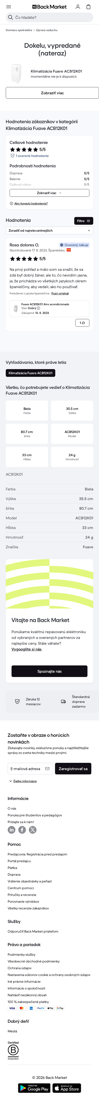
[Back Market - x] (33, 830)
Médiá (12, 1031)
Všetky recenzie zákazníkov (28, 908)
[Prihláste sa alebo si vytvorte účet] (78, 7)
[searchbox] (53, 17)
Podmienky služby (21, 954)
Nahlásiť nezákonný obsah (27, 995)
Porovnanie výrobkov (23, 901)
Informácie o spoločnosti (26, 988)
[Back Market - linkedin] (11, 830)
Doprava (14, 874)
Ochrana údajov (19, 968)
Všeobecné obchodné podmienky (34, 961)
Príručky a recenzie (22, 895)
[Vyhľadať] (10, 17)
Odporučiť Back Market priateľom (33, 931)
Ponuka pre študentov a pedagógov (35, 815)
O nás (12, 808)
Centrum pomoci (21, 888)
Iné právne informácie (24, 981)
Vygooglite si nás (27, 649)
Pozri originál (60, 293)
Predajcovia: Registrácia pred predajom (37, 854)
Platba (12, 868)
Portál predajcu (19, 861)
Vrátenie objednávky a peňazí (30, 881)
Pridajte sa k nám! (21, 822)
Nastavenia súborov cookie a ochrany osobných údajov (49, 975)
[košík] (88, 7)
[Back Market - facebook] (22, 830)
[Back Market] (49, 7)
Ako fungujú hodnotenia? (31, 203)
